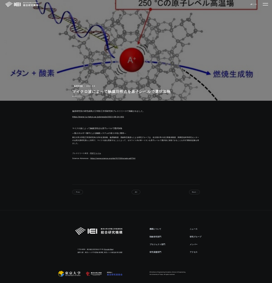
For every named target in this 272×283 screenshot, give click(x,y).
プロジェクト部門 (157, 244)
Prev (78, 192)
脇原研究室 (78, 86)
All (136, 192)
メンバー (194, 244)
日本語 (251, 4)
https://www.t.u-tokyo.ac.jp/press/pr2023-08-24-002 (98, 117)
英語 (255, 4)
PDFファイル (95, 153)
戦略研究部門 (155, 237)
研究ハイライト (78, 96)
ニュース (194, 229)
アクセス (194, 252)
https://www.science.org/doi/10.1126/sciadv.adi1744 (112, 158)
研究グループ (196, 237)
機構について (155, 229)
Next (194, 192)
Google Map (108, 249)
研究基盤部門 (155, 252)
